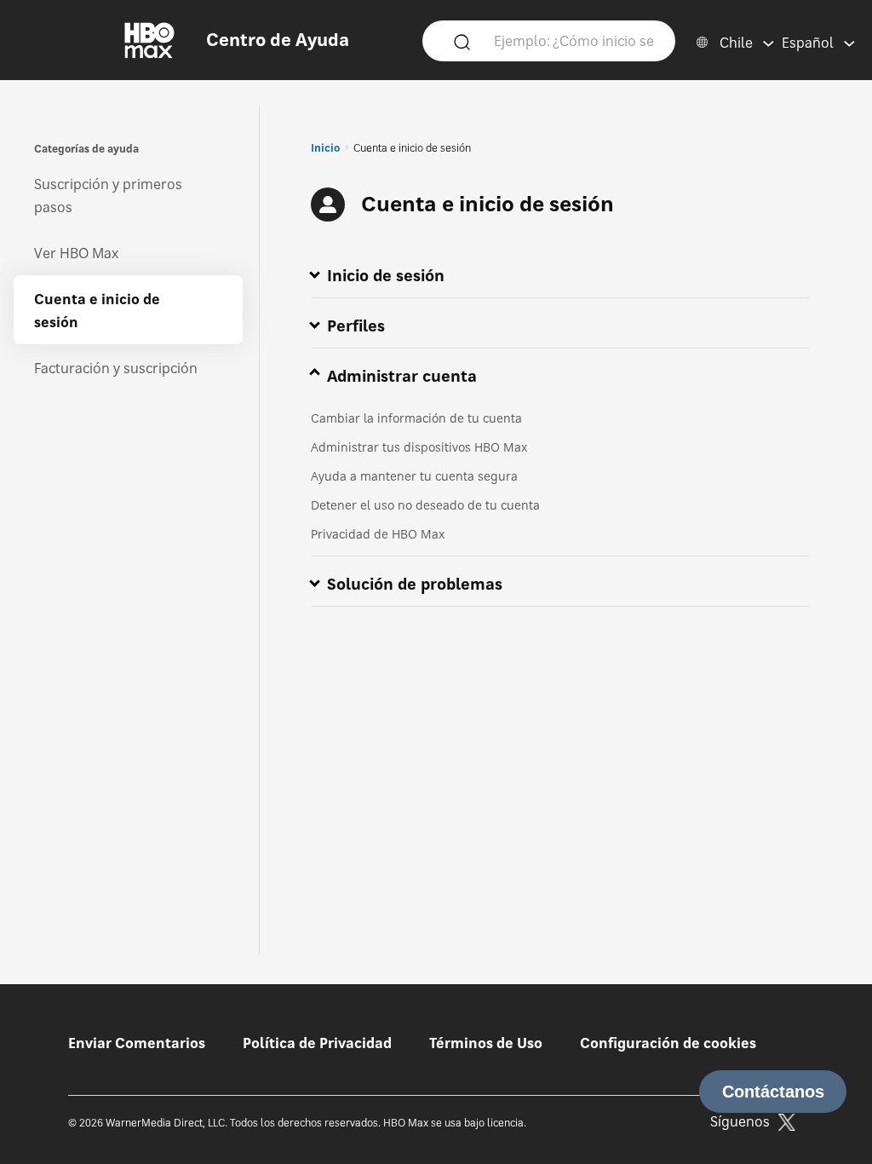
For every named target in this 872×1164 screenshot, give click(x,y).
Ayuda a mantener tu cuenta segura (414, 476)
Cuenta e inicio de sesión (97, 310)
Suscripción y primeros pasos (108, 195)
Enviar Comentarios (136, 1043)
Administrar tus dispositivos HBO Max (419, 447)
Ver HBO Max (76, 253)
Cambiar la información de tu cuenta (416, 418)
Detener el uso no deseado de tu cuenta (425, 505)
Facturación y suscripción (116, 368)
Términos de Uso (485, 1043)
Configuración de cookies (668, 1043)
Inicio (325, 148)
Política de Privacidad (317, 1043)
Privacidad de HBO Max (378, 534)
